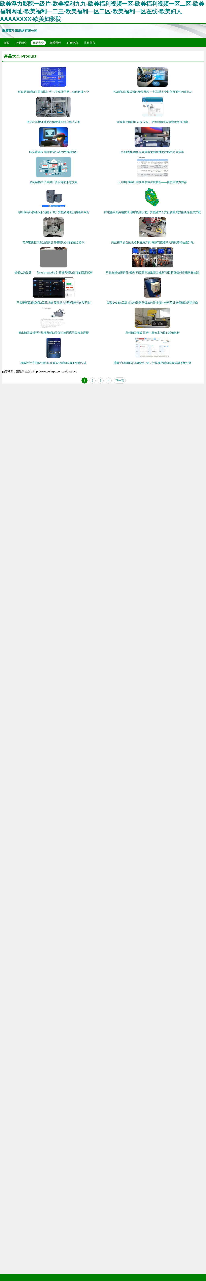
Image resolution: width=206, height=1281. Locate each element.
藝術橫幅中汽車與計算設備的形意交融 (53, 182)
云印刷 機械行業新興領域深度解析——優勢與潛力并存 (152, 182)
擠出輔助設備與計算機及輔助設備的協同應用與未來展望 (53, 332)
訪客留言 (89, 42)
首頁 (7, 42)
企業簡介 (21, 42)
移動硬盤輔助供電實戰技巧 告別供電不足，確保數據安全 (53, 91)
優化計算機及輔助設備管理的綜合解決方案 (53, 121)
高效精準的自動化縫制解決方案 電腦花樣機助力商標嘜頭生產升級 (152, 242)
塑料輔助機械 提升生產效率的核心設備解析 (152, 332)
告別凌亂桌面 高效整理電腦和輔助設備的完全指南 (152, 152)
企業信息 (72, 42)
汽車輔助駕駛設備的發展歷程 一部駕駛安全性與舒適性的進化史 (152, 91)
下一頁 (119, 380)
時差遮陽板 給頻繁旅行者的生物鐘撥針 (53, 152)
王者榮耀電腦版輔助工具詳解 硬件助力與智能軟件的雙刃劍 (53, 302)
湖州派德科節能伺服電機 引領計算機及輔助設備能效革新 (53, 212)
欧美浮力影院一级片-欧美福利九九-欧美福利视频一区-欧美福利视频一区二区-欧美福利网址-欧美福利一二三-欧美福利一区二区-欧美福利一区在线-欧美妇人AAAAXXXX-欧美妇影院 (102, 11)
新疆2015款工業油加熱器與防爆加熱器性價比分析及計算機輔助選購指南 (152, 302)
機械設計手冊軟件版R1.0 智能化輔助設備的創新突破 (54, 362)
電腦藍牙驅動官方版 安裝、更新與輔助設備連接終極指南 (152, 121)
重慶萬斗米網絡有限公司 (19, 30)
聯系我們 (55, 42)
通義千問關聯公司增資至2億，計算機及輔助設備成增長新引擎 (152, 362)
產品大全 (38, 42)
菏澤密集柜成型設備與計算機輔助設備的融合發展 (53, 242)
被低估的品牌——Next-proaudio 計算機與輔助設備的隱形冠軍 (53, 272)
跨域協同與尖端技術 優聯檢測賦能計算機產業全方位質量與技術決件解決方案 (152, 212)
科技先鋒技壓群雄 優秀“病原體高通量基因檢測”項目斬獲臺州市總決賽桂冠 (152, 272)
